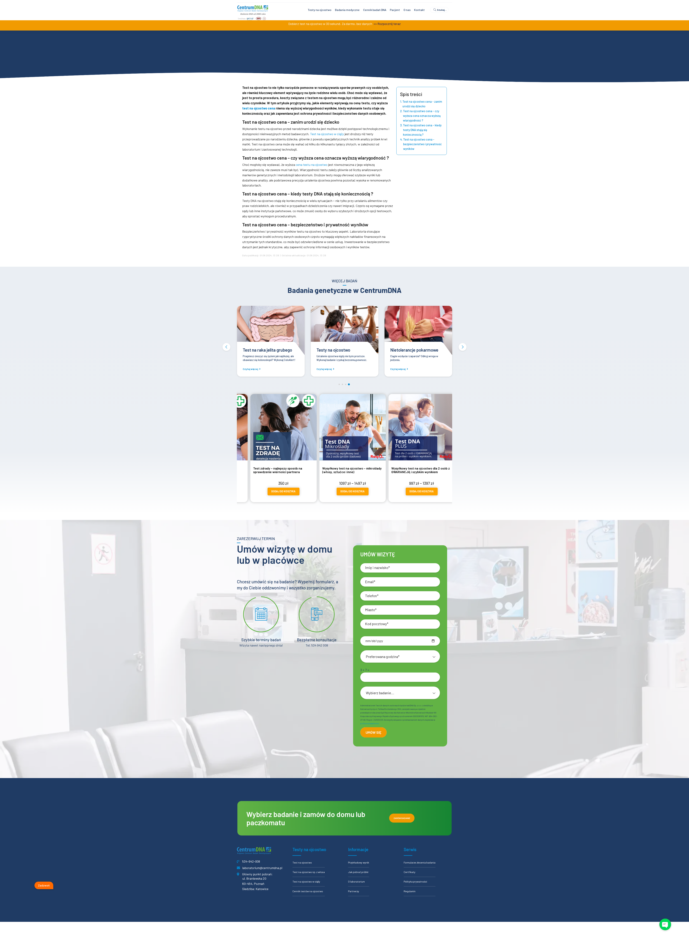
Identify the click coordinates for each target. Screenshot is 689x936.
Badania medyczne (347, 9)
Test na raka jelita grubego (415, 350)
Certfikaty (409, 872)
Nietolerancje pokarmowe (267, 350)
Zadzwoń (44, 885)
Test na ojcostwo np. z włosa (308, 872)
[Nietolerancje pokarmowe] (271, 331)
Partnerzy (353, 891)
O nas (407, 9)
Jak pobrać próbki (358, 872)
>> (375, 24)
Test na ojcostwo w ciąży (327, 134)
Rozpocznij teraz (389, 24)
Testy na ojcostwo (319, 9)
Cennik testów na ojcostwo (307, 891)
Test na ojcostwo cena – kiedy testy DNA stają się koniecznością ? (422, 129)
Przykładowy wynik (358, 862)
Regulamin (410, 891)
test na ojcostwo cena (258, 108)
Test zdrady (327, 350)
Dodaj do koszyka (273, 491)
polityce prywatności (369, 723)
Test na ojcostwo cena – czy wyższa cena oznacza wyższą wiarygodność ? (421, 115)
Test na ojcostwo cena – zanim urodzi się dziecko (422, 104)
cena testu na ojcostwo (311, 165)
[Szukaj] (440, 10)
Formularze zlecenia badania (419, 862)
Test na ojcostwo (302, 862)
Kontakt (419, 9)
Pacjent (395, 9)
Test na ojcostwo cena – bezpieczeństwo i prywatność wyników (422, 144)
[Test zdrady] (344, 331)
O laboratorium (356, 881)
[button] (226, 347)
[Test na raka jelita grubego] (418, 331)
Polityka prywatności (415, 881)
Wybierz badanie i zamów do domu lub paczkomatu (305, 818)
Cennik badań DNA (374, 9)
